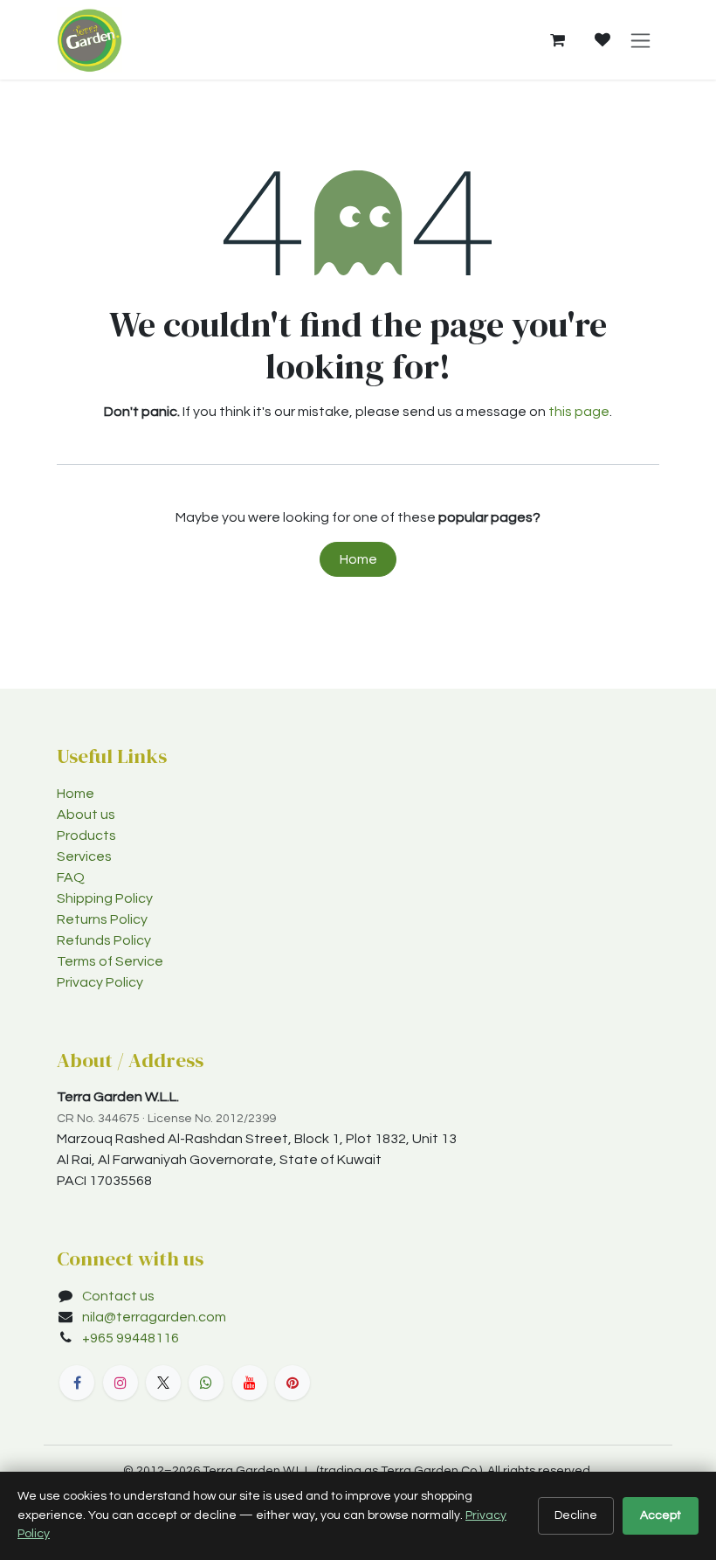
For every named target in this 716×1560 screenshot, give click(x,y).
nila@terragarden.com (154, 1317)
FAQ (71, 877)
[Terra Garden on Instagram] (120, 1382)
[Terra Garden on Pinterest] (292, 1382)
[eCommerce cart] (557, 40)
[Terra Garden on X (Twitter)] (163, 1382)
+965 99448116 (132, 1338)
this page (578, 412)
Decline (575, 1515)
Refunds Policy (104, 940)
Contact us (118, 1296)
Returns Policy (102, 919)
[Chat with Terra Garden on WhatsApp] (206, 1382)
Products (86, 835)
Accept (660, 1515)
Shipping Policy (105, 898)
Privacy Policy (100, 982)
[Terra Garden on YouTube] (249, 1382)
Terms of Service (110, 961)
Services (84, 856)
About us (86, 815)
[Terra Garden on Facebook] (76, 1382)
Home (358, 559)
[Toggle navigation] (640, 40)
